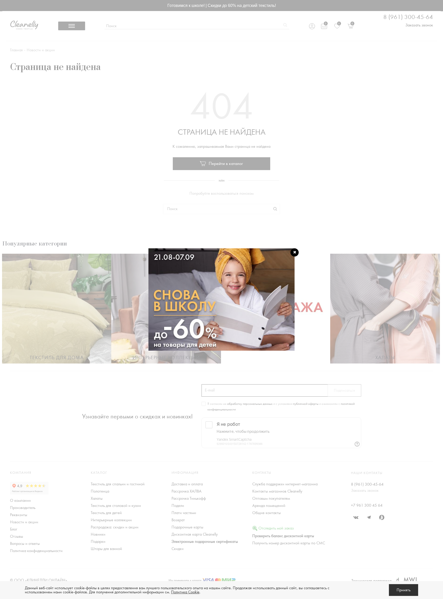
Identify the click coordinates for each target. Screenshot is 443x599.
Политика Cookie (185, 592)
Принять (403, 590)
